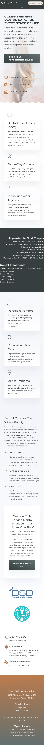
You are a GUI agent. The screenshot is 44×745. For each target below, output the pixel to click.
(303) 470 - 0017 (22, 710)
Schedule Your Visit (22, 565)
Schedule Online (34, 3)
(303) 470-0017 (11, 2)
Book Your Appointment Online (21, 58)
